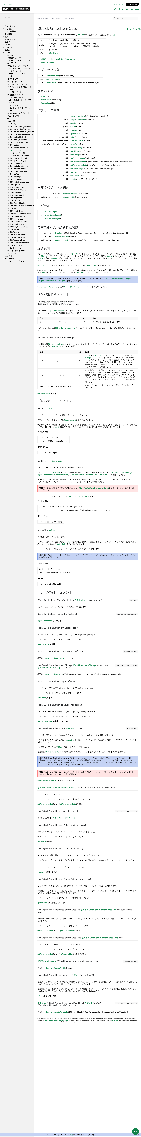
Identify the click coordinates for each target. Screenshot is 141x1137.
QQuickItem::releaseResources (65, 817)
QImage (109, 256)
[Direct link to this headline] (61, 70)
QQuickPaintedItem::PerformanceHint (98, 909)
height (83, 272)
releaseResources (62, 236)
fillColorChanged (51, 211)
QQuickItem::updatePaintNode (56, 1012)
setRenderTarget (76, 168)
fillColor (44, 96)
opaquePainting (76, 133)
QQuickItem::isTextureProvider (56, 658)
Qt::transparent (70, 420)
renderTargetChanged (53, 215)
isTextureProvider (70, 193)
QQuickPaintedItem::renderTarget (52, 280)
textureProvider (69, 197)
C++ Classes (56, 18)
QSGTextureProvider (46, 961)
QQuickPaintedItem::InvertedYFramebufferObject (88, 474)
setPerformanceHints (78, 165)
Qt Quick (47, 18)
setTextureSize (76, 172)
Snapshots (135, 9)
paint (72, 137)
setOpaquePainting (77, 158)
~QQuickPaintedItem (78, 119)
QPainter (80, 34)
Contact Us (117, 4)
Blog (123, 4)
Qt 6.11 (39, 18)
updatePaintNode (62, 240)
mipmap (73, 130)
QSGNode (41, 1003)
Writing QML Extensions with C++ (77, 287)
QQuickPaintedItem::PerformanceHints (55, 787)
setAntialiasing (76, 147)
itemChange (59, 233)
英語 (71, 1134)
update (73, 179)
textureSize (45, 103)
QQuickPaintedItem (77, 116)
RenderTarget (51, 82)
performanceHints (77, 140)
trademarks (115, 1020)
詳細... (114, 34)
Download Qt (132, 4)
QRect (76, 975)
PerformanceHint (52, 75)
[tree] (17, 143)
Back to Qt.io (8, 4)
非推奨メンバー (47, 62)
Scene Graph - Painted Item (47, 287)
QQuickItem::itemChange (54, 674)
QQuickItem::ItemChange (84, 665)
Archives (125, 9)
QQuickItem (53, 53)
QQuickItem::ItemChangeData (51, 667)
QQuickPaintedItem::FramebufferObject (52, 474)
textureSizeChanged (52, 218)
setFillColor (74, 151)
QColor (49, 408)
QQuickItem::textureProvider (55, 968)
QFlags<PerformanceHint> (65, 328)
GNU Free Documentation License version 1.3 (57, 1020)
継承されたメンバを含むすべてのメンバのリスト (60, 59)
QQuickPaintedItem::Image (122, 472)
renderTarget (46, 99)
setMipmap (74, 154)
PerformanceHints (53, 79)
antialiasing (74, 123)
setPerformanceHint (78, 161)
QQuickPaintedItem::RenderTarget (118, 278)
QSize (52, 530)
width (78, 272)
